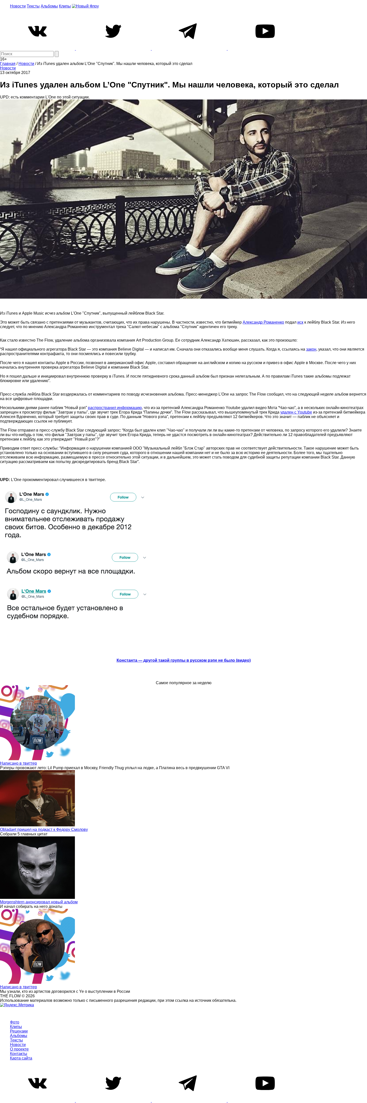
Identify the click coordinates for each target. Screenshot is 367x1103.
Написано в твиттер (18, 763)
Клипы (65, 6)
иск (300, 322)
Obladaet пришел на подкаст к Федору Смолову (44, 829)
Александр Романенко (263, 322)
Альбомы (49, 6)
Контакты (18, 1054)
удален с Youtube (296, 412)
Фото (14, 1022)
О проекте (19, 1049)
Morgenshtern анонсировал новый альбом (39, 902)
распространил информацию (115, 408)
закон (311, 349)
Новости (18, 6)
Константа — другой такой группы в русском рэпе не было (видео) (184, 660)
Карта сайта (21, 1058)
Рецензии (19, 1031)
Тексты (33, 6)
